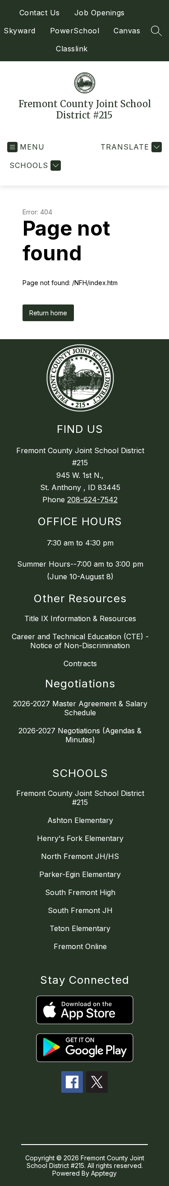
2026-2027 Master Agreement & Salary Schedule (80, 708)
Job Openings (99, 12)
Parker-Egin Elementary (80, 874)
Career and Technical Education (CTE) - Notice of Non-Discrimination (80, 641)
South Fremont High (80, 892)
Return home (48, 313)
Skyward (20, 30)
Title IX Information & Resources (80, 618)
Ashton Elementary (80, 820)
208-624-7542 (92, 499)
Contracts (80, 663)
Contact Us (39, 12)
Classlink (72, 48)
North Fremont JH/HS (80, 856)
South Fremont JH (80, 910)
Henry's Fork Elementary (80, 838)
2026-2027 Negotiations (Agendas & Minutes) (80, 735)
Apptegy (104, 1173)
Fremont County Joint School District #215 (80, 798)
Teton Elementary (80, 928)
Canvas (127, 30)
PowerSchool (75, 30)
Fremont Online (80, 946)
